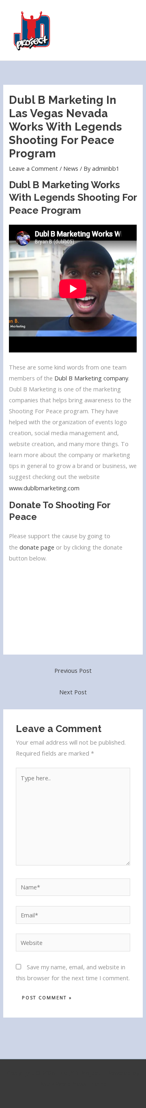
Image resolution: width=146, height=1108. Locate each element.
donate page (36, 547)
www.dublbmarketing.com (44, 488)
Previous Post (73, 670)
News (70, 168)
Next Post (73, 692)
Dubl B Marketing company (91, 378)
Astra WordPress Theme (73, 1084)
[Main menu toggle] (129, 30)
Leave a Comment (33, 168)
